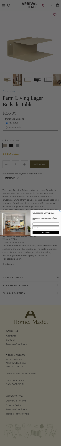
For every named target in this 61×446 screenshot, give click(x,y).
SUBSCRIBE (46, 232)
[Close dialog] (59, 211)
